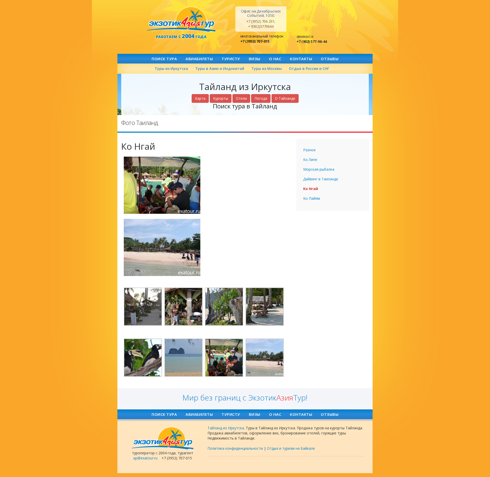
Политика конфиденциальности (235, 448)
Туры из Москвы (266, 68)
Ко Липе (310, 159)
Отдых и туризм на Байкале (291, 448)
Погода (260, 98)
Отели (241, 98)
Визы (254, 58)
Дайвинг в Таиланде (320, 179)
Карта (200, 98)
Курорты (220, 98)
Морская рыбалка (318, 169)
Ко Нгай (310, 188)
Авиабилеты (199, 58)
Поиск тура (164, 58)
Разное (309, 149)
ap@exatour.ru (145, 458)
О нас (275, 58)
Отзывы (329, 58)
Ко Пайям (311, 198)
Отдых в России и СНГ (309, 68)
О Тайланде (285, 98)
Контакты (301, 58)
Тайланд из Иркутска (225, 427)
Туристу (231, 58)
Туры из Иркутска (171, 68)
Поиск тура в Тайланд (245, 106)
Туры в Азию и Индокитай (219, 68)
